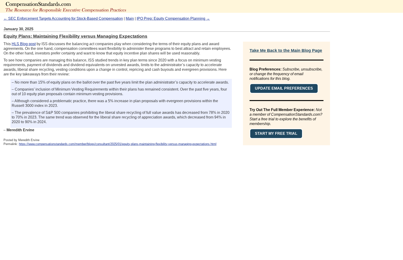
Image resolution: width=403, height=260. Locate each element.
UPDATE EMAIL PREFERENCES (284, 88)
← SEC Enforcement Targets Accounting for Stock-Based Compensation (63, 18)
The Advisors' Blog (81, 6)
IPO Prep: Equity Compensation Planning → (173, 18)
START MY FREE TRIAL (276, 133)
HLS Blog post (24, 44)
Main (130, 18)
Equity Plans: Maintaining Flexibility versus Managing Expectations (75, 36)
